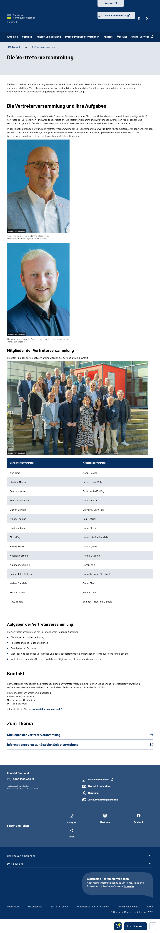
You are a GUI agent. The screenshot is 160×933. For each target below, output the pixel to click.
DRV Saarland (15, 863)
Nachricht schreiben (99, 786)
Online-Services (140, 36)
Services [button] (27, 36)
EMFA (150, 906)
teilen (71, 836)
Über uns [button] (122, 36)
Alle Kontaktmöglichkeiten (103, 799)
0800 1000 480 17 (23, 779)
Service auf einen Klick (21, 855)
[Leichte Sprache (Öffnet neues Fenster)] (146, 18)
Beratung (93, 792)
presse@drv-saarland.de (45, 708)
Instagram (72, 822)
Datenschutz (35, 906)
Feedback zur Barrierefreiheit (93, 906)
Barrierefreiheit (59, 906)
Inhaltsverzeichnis (128, 906)
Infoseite (129, 886)
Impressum (13, 906)
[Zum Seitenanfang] (153, 926)
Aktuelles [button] (12, 36)
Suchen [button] (108, 3)
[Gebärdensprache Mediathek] (138, 18)
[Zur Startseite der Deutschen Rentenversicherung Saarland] (21, 18)
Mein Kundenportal (116, 15)
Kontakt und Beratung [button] (49, 36)
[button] (135, 926)
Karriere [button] (108, 36)
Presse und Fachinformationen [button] (82, 36)
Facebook (138, 822)
